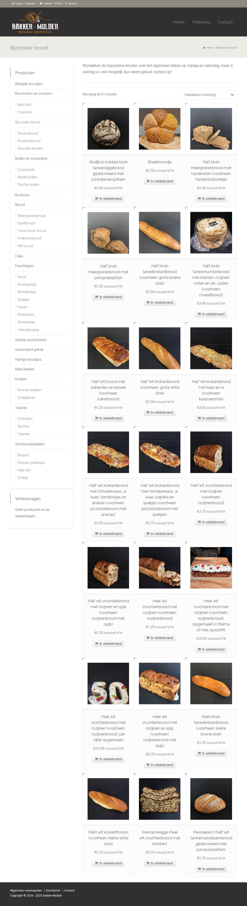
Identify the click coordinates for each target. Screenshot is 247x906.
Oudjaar (24, 299)
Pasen (22, 307)
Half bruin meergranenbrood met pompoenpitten (108, 272)
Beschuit (24, 104)
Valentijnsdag (28, 330)
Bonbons (22, 195)
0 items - (52, 3)
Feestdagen (24, 266)
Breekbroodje (160, 162)
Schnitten (25, 419)
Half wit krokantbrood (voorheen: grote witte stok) (159, 387)
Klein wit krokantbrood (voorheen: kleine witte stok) (108, 838)
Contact (225, 22)
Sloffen (23, 426)
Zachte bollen (28, 184)
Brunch (23, 455)
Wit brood (25, 246)
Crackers (25, 112)
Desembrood (28, 133)
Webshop (201, 22)
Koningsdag (27, 284)
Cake (19, 256)
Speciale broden (30, 148)
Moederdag (26, 292)
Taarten (21, 408)
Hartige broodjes (28, 359)
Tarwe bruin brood (32, 231)
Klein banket (24, 369)
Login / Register (25, 3)
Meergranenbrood (32, 216)
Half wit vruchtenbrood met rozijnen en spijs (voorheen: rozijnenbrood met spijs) (108, 612)
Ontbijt (23, 477)
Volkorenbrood (29, 238)
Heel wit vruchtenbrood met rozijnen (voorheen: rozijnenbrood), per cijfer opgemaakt (108, 728)
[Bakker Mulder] (35, 22)
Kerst (22, 277)
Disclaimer (53, 890)
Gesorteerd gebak (29, 349)
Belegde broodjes (29, 84)
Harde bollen (27, 177)
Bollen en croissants (31, 158)
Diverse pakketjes (31, 462)
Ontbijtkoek (26, 397)
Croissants (26, 169)
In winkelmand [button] (110, 198)
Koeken (21, 379)
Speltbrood (26, 223)
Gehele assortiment (30, 340)
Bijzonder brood (27, 122)
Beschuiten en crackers (33, 93)
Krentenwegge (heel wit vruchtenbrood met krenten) (159, 838)
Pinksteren (26, 314)
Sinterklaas (26, 322)
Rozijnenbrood (29, 141)
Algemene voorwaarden (26, 890)
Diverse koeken (29, 390)
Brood (20, 204)
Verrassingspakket (30, 444)
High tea (24, 470)
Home (179, 22)
